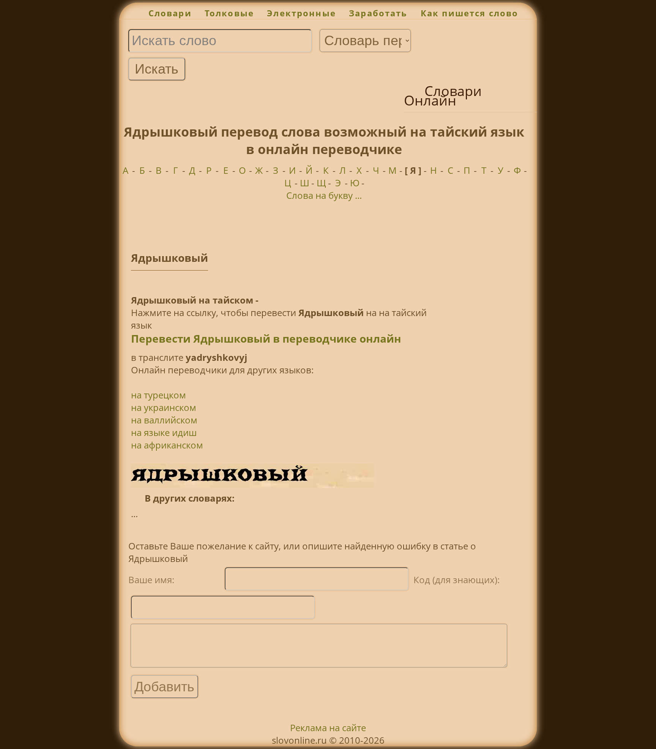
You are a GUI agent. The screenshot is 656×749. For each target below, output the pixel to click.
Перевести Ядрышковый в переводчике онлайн (266, 338)
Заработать (378, 13)
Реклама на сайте (328, 727)
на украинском (163, 407)
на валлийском (164, 420)
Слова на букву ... (324, 195)
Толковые (229, 13)
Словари (170, 13)
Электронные (301, 13)
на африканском (167, 445)
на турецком (158, 395)
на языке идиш (164, 432)
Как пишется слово (470, 13)
